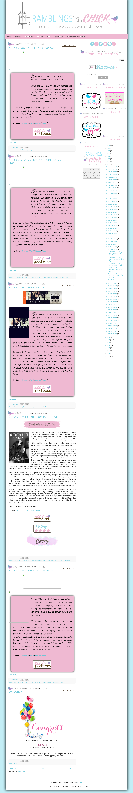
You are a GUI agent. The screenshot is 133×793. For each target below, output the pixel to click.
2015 (108, 342)
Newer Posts (13, 768)
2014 (108, 345)
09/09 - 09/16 (112, 209)
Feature (43, 150)
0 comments (14, 275)
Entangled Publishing (34, 150)
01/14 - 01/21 (112, 331)
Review (57, 560)
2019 (108, 162)
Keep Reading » (13, 142)
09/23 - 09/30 (112, 204)
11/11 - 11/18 (112, 185)
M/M (43, 407)
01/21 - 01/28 (112, 329)
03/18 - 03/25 (112, 307)
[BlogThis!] (23, 147)
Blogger (79, 782)
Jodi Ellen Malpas (49, 560)
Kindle (27, 511)
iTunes (38, 511)
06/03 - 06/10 (112, 247)
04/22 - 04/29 (112, 294)
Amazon (20, 511)
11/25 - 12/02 (112, 180)
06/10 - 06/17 (112, 244)
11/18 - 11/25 (112, 183)
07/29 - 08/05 (112, 225)
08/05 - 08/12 (112, 223)
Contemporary (18, 407)
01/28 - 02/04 (112, 326)
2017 (108, 337)
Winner (16, 763)
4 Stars (16, 560)
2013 (108, 348)
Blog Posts (28, 36)
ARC (20, 560)
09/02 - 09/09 (112, 212)
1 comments (14, 147)
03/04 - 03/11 (112, 312)
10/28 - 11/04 (112, 191)
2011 (108, 353)
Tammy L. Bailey (63, 277)
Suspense (56, 682)
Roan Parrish (49, 407)
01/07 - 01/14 (112, 334)
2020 (108, 159)
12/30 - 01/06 (112, 167)
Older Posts (71, 768)
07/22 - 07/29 (112, 228)
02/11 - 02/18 (112, 320)
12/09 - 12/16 (112, 175)
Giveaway (49, 150)
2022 (108, 154)
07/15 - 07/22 (112, 231)
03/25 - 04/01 (112, 304)
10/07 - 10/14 (112, 199)
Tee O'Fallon (63, 682)
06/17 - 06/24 (112, 241)
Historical (56, 150)
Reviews (17, 36)
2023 (108, 151)
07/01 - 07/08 (112, 236)
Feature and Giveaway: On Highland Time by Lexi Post (31, 47)
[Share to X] (26, 147)
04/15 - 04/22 (112, 296)
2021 (108, 156)
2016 (108, 340)
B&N (32, 511)
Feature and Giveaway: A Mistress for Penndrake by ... (116, 259)
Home (9, 36)
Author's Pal (17, 150)
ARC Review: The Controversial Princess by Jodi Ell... (115, 269)
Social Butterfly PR (65, 560)
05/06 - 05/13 (112, 288)
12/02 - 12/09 (112, 177)
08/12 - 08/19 (112, 220)
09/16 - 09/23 (112, 207)
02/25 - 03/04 (112, 315)
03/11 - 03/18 (112, 310)
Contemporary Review (37, 560)
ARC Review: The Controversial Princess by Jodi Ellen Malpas (34, 417)
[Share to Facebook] (28, 147)
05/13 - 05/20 (112, 286)
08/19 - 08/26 (112, 217)
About (49, 36)
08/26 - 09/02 (112, 215)
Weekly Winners (15, 692)
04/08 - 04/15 (112, 299)
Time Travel (68, 150)
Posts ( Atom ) (21, 772)
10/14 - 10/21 (112, 196)
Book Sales (59, 36)
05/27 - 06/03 (112, 249)
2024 (108, 148)
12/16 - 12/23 (112, 172)
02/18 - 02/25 (112, 318)
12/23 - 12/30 (112, 169)
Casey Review (26, 560)
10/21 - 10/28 (112, 193)
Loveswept (38, 407)
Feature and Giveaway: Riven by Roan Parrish (28, 287)
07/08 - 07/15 (112, 233)
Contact (40, 36)
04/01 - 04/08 (112, 302)
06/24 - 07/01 (112, 239)
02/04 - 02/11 (112, 323)
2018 (108, 164)
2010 (108, 356)
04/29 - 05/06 (112, 291)
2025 (108, 146)
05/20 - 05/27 (112, 283)
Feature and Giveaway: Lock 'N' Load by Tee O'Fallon (31, 570)
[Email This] (21, 147)
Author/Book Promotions (76, 36)
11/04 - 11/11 (112, 188)
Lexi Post (62, 150)
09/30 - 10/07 (112, 201)
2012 (108, 351)
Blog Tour (24, 150)
